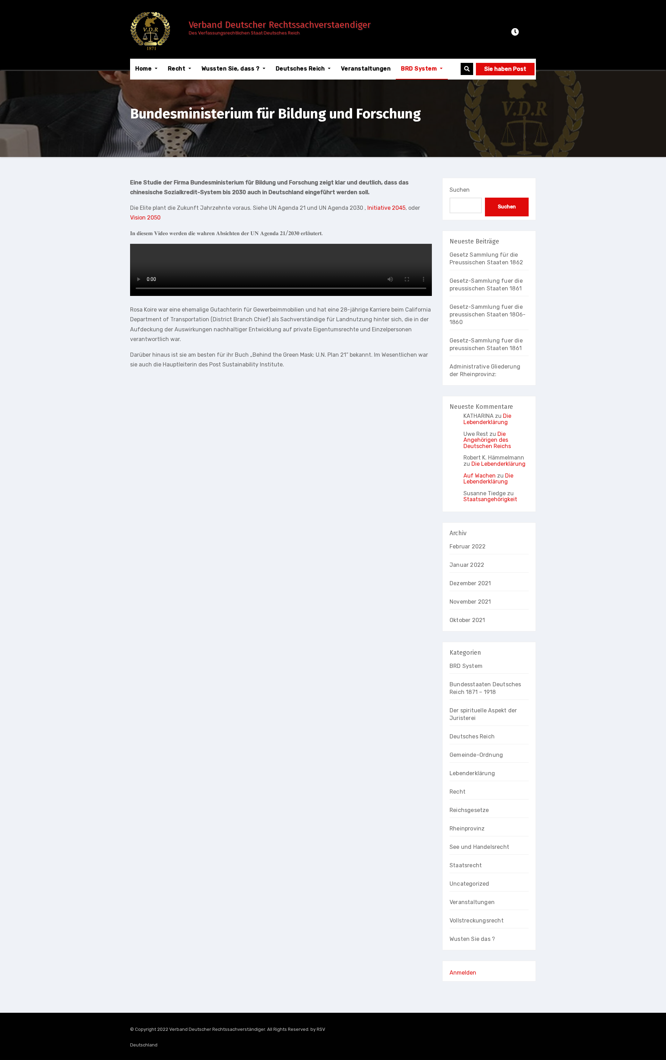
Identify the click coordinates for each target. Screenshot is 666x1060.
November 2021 (470, 601)
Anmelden (463, 972)
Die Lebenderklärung (487, 419)
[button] (467, 69)
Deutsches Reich (301, 68)
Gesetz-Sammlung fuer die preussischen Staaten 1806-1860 (488, 314)
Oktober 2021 (467, 620)
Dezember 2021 (470, 583)
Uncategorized (469, 883)
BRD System (419, 68)
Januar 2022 (467, 565)
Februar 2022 (468, 546)
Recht (177, 68)
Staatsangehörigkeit (490, 499)
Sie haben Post (505, 69)
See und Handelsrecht (479, 847)
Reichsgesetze (469, 810)
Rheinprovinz (467, 828)
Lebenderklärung (472, 773)
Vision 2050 (145, 217)
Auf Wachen (479, 475)
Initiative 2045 (386, 208)
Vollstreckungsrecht (477, 920)
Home (144, 68)
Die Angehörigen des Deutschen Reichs (487, 440)
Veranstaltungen (366, 68)
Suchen (460, 190)
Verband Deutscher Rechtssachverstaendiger (280, 24)
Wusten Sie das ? (472, 939)
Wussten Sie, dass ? (231, 68)
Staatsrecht (466, 865)
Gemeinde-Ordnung (476, 755)
